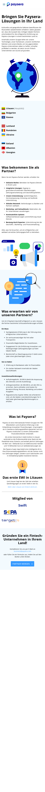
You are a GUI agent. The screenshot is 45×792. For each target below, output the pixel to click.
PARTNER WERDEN (21, 564)
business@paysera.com (22, 551)
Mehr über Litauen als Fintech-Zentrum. (22, 487)
